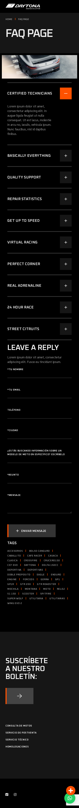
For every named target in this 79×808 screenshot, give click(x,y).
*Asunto (13, 475)
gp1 (57, 579)
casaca (53, 556)
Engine (12, 579)
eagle (41, 575)
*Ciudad (12, 430)
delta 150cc (50, 565)
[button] (69, 798)
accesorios (15, 551)
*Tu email (14, 390)
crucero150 (52, 560)
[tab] (39, 90)
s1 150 (11, 594)
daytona (30, 565)
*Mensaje (14, 495)
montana (31, 589)
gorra (45, 579)
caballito (14, 556)
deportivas (35, 570)
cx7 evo (12, 565)
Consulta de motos (19, 726)
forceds (28, 579)
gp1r (10, 584)
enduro (56, 575)
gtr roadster (46, 584)
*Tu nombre (15, 369)
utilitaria (36, 598)
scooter (28, 594)
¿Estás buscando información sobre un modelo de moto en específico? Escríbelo (36, 453)
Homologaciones (17, 747)
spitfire (45, 594)
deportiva (14, 570)
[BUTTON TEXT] (19, 696)
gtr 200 (25, 584)
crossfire (30, 560)
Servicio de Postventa (21, 733)
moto (47, 589)
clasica (12, 560)
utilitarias (57, 598)
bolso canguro (39, 551)
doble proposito (18, 575)
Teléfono (13, 410)
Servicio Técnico (17, 740)
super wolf (15, 598)
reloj (61, 589)
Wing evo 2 (14, 603)
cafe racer (34, 556)
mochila (13, 589)
